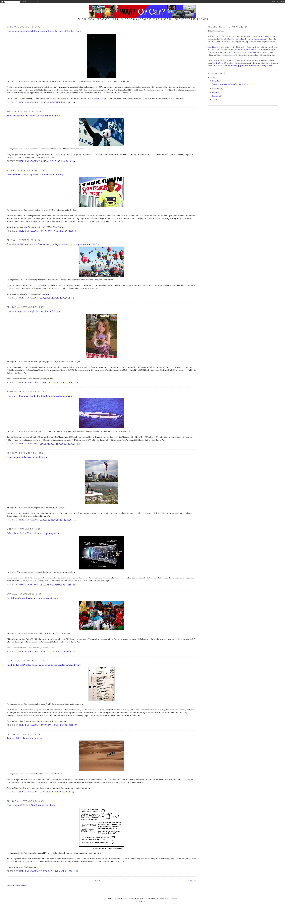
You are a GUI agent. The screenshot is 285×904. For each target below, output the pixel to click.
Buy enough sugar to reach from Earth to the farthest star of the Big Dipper (44, 30)
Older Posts (192, 880)
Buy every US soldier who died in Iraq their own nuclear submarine (40, 395)
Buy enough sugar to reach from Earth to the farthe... (230, 84)
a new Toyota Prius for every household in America (249, 39)
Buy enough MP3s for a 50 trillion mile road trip (31, 805)
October (215, 92)
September (216, 96)
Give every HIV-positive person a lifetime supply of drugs (35, 174)
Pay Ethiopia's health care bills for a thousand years (32, 597)
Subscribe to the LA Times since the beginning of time (34, 533)
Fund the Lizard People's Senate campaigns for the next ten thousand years (44, 664)
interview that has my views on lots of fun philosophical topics (253, 49)
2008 (212, 77)
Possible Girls (218, 63)
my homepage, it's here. (228, 52)
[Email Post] (74, 102)
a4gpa (46, 294)
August (215, 99)
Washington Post (266, 65)
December (216, 81)
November (216, 88)
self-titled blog (251, 52)
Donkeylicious (99, 98)
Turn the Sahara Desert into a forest (24, 738)
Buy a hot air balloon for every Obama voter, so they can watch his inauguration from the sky (53, 244)
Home (97, 880)
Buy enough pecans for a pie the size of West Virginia (33, 311)
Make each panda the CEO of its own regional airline (33, 115)
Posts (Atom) (21, 885)
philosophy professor (218, 47)
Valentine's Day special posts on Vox (241, 65)
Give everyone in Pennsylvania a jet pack (27, 457)
